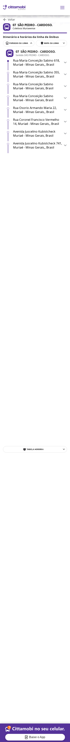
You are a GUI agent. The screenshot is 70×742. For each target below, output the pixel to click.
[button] (40, 62)
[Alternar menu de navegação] (62, 7)
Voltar (11, 19)
